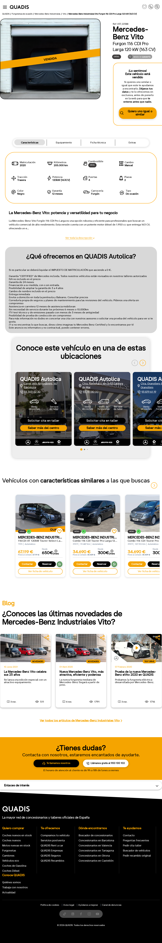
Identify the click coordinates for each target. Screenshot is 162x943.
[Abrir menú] (5, 7)
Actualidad (8, 892)
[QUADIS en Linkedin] (73, 914)
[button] (143, 363)
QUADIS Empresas (52, 850)
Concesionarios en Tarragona (96, 850)
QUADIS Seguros (51, 855)
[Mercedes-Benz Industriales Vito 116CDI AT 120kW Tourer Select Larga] (40, 513)
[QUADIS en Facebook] (81, 914)
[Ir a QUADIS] (75, 7)
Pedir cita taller (132, 845)
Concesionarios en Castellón (96, 860)
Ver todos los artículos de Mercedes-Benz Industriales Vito (80, 720)
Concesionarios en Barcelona (96, 840)
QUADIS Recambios (52, 860)
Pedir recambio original (137, 855)
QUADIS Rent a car (52, 845)
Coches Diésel (10, 870)
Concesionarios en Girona (94, 855)
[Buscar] (157, 7)
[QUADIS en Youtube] (97, 914)
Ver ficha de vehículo (40, 571)
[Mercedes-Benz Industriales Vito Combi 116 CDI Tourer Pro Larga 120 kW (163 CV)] (95, 513)
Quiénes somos (11, 882)
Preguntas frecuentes (136, 840)
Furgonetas (9, 850)
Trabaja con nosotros (15, 887)
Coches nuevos (11, 840)
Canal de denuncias (112, 905)
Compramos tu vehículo (55, 835)
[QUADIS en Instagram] (89, 914)
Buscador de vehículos (136, 850)
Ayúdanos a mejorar (88, 905)
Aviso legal (68, 905)
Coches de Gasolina (14, 865)
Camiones (8, 855)
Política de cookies (49, 905)
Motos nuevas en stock (16, 845)
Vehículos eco (10, 860)
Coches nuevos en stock (17, 835)
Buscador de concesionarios (96, 835)
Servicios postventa (53, 840)
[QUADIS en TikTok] (65, 914)
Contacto (129, 835)
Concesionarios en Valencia (95, 845)
